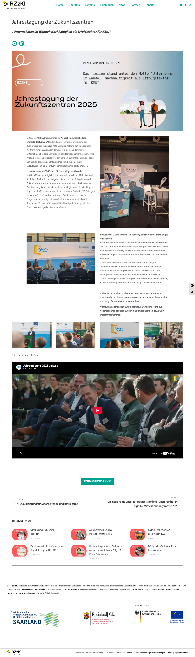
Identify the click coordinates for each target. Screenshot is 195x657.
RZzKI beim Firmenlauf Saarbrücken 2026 (159, 532)
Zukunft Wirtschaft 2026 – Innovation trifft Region (101, 532)
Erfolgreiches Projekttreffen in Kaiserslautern (162, 548)
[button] (119, 652)
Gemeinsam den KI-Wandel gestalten (43, 532)
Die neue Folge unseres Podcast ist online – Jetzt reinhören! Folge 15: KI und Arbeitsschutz (105, 550)
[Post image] (20, 534)
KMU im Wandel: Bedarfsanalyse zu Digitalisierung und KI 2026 (46, 548)
